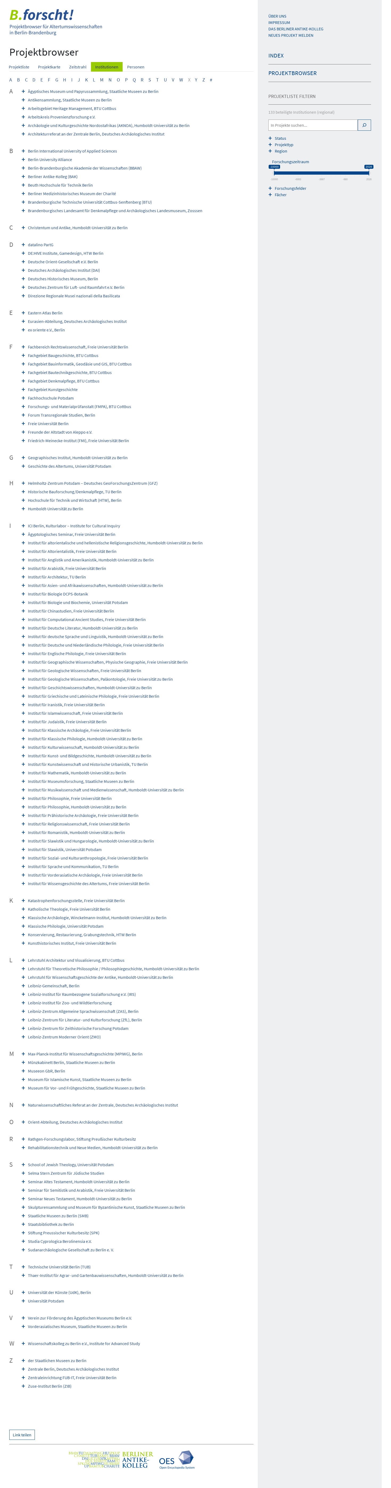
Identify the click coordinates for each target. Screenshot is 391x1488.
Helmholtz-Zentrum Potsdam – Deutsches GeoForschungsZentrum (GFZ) (93, 483)
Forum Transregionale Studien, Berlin (61, 415)
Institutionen (106, 66)
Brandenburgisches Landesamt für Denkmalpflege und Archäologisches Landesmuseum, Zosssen (115, 210)
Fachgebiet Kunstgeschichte (53, 389)
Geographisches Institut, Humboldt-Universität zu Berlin (78, 457)
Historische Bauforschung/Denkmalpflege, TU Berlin (75, 491)
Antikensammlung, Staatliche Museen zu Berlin (70, 99)
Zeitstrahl (77, 66)
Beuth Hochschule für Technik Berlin (60, 185)
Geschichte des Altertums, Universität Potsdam (69, 466)
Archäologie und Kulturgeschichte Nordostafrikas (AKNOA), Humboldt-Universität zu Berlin (109, 125)
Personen (135, 66)
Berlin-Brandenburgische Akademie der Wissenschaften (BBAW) (85, 168)
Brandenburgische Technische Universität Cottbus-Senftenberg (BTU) (90, 202)
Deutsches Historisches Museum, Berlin (63, 278)
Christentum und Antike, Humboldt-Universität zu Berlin (78, 227)
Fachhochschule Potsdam (51, 398)
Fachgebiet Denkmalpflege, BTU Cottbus (63, 381)
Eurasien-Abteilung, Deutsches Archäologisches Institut (77, 321)
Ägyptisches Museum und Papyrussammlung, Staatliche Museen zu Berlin (93, 91)
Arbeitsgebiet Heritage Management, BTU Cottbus (72, 108)
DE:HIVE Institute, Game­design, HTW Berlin (65, 253)
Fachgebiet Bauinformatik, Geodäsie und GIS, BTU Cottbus (80, 364)
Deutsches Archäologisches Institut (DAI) (64, 270)
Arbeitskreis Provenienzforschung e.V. (61, 117)
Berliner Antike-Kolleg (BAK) (53, 176)
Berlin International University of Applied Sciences (72, 151)
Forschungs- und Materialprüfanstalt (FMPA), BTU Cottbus (79, 406)
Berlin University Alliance (50, 159)
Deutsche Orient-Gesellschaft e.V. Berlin (63, 261)
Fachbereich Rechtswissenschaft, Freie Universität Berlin (78, 347)
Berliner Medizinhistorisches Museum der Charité (72, 193)
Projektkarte (49, 66)
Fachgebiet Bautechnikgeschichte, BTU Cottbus (70, 372)
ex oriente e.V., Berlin (46, 329)
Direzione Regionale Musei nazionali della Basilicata (74, 295)
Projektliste (19, 66)
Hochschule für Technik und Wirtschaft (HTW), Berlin (75, 500)
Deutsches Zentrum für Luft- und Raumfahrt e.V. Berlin (76, 287)
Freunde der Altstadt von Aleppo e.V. (60, 432)
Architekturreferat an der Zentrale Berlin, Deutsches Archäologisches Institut (96, 134)
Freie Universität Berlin (48, 423)
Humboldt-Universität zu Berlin (55, 508)
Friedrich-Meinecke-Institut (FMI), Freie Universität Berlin (78, 440)
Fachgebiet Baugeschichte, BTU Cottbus (63, 355)
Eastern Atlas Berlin (45, 312)
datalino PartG (40, 244)
